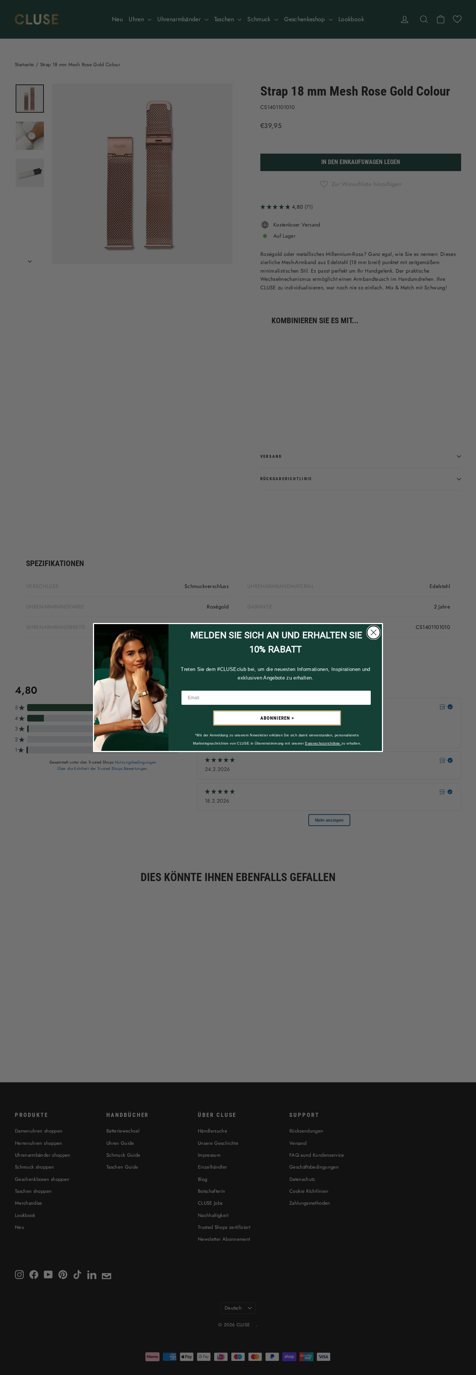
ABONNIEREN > (277, 718)
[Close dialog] (373, 632)
